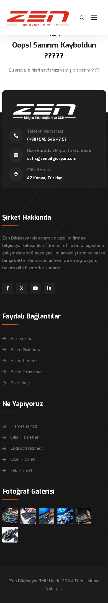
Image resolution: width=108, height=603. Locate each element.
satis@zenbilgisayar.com (51, 158)
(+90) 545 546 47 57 (47, 139)
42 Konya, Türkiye (44, 178)
